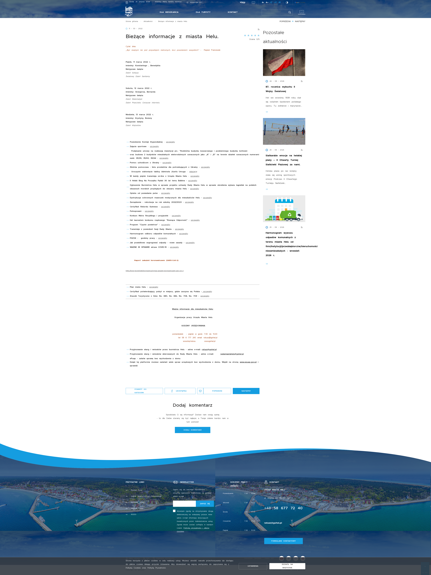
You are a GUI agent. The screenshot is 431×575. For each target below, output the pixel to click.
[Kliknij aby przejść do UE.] (253, 2)
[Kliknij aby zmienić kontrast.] (287, 2)
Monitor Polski (137, 508)
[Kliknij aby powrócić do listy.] (292, 21)
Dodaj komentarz (193, 430)
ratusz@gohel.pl (209, 349)
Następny (300, 21)
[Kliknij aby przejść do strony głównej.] (135, 12)
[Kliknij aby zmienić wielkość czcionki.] (263, 2)
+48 (283, 508)
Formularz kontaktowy (283, 541)
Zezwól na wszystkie (287, 566)
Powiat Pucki (136, 490)
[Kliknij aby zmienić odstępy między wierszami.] (271, 2)
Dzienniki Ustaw (138, 502)
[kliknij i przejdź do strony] (202, 292)
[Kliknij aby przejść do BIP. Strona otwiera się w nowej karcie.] (242, 2)
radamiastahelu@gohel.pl (232, 354)
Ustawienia (253, 566)
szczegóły (170, 142)
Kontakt (233, 12)
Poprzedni (285, 21)
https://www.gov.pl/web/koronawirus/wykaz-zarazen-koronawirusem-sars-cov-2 (155, 271)
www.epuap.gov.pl (248, 362)
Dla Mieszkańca (169, 12)
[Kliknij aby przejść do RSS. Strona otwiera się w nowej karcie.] (258, 29)
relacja (192, 172)
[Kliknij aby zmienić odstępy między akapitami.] (279, 2)
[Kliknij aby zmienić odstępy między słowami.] (275, 2)
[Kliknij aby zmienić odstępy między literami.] (267, 2)
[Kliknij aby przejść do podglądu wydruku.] (200, 391)
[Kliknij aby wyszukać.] (290, 12)
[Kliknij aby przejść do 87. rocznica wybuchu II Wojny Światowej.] (284, 62)
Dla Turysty (203, 12)
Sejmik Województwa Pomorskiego (146, 496)
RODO (133, 514)
